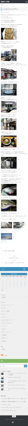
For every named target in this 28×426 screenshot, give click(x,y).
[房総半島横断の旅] (18, 225)
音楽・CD (4, 338)
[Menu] (26, 1)
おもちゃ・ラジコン (6, 305)
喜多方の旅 (3, 240)
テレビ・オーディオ (6, 323)
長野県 (13, 250)
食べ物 (3, 341)
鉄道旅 (9, 250)
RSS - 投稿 (5, 355)
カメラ (3, 308)
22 (25, 284)
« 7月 (2, 290)
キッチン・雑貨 (5, 311)
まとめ (3, 329)
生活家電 (4, 335)
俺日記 (3, 349)
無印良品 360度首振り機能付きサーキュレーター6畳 (13, 401)
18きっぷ (5, 250)
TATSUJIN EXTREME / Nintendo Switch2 (9, 410)
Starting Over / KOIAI (6, 404)
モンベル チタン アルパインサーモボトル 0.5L (12, 407)
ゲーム (3, 317)
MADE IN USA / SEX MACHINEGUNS (14, 377)
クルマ (3, 314)
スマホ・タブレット (6, 320)
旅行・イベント (4, 4)
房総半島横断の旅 (17, 229)
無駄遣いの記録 (5, 1)
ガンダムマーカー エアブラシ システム (16, 385)
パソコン (4, 326)
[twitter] (24, 269)
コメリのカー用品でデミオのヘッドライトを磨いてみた (14, 398)
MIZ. (3, 12)
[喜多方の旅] (6, 236)
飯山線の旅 (3, 229)
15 (25, 282)
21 (21, 284)
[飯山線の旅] (6, 225)
